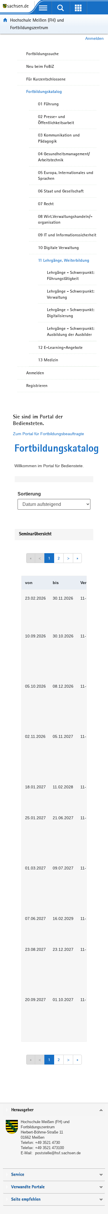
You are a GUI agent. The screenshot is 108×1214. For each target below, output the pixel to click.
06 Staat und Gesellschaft (61, 191)
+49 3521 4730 (47, 1142)
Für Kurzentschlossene (46, 79)
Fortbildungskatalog (44, 91)
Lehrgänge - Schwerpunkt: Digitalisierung (70, 312)
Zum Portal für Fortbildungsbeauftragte (48, 433)
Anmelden (94, 38)
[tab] (54, 1110)
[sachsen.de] (17, 8)
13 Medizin (48, 359)
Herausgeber (22, 1110)
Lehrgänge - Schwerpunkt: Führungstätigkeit (70, 275)
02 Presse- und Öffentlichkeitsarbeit (56, 119)
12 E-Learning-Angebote (60, 347)
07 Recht (46, 203)
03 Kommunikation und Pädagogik (59, 138)
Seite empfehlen (26, 1199)
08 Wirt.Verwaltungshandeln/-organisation (65, 219)
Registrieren (37, 385)
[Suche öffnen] (60, 7)
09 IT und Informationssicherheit (67, 234)
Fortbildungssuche (42, 53)
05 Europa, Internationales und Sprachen (65, 175)
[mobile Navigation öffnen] (43, 7)
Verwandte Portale (28, 1187)
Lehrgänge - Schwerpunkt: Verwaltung (70, 294)
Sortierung (29, 493)
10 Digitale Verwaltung (58, 247)
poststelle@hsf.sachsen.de (58, 1153)
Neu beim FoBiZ (40, 66)
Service (17, 1174)
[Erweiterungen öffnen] (78, 7)
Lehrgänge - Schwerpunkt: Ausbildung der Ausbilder (70, 331)
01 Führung (48, 103)
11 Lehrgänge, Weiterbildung (63, 260)
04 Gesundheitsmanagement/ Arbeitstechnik (64, 156)
